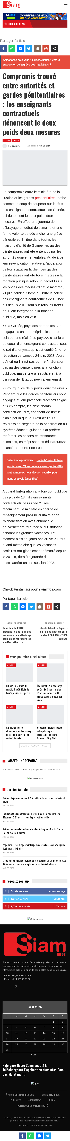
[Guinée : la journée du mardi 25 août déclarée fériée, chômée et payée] (19, 672)
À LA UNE (7, 140)
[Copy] (37, 48)
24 (7, 1044)
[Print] (45, 48)
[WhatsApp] (11, 48)
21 (44, 1038)
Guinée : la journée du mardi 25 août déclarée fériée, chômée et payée (34, 799)
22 (53, 1038)
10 (7, 1033)
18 (16, 1038)
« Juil (33, 1054)
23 (63, 1038)
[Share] (54, 48)
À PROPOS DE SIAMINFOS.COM (20, 1094)
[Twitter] (28, 48)
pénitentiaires (45, 198)
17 (7, 1038)
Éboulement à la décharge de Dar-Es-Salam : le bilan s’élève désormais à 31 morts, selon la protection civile (31, 815)
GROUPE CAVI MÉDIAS (41, 1125)
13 (35, 1033)
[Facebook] (3, 48)
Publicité (16, 1100)
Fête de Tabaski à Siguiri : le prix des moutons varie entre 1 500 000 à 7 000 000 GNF (53, 633)
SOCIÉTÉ (16, 140)
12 (26, 1033)
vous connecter (22, 769)
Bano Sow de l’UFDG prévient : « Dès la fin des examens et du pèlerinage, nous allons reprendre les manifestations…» (17, 635)
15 (53, 1033)
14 (44, 1033)
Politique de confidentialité (33, 1105)
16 (63, 1033)
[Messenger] (20, 48)
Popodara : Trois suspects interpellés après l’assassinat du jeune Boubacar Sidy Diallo (34, 846)
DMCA (52, 1100)
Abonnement (34, 1100)
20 (35, 1038)
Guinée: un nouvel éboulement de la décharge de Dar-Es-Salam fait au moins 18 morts (33, 831)
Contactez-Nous (50, 1094)
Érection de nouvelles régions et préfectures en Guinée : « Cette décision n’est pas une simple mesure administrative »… (34, 862)
